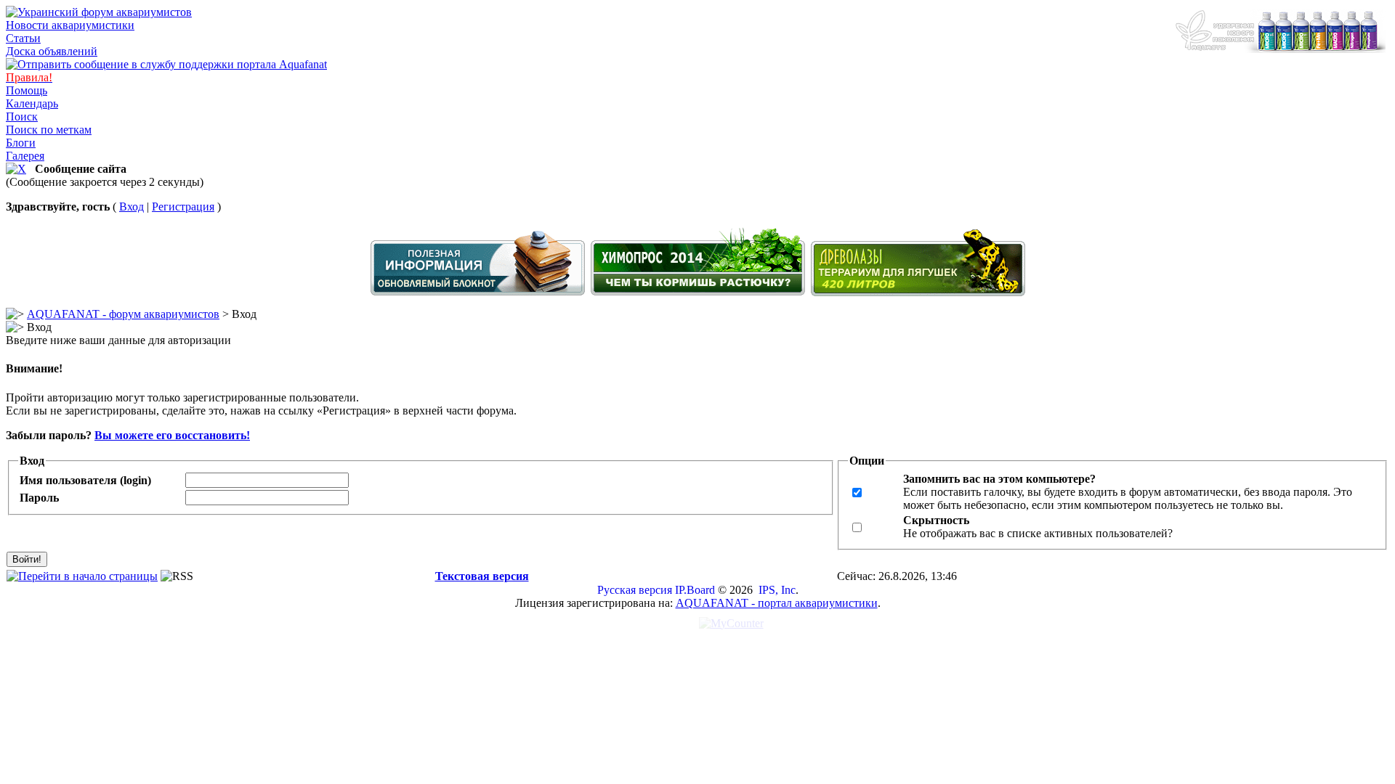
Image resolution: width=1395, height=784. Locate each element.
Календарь (32, 103)
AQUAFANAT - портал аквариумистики (777, 603)
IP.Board (695, 590)
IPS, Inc (777, 590)
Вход (131, 206)
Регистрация (183, 206)
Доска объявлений (51, 51)
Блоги (21, 142)
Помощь (26, 90)
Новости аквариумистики (70, 25)
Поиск (22, 116)
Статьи (23, 38)
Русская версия (634, 590)
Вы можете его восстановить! (172, 435)
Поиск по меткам (49, 129)
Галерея (25, 156)
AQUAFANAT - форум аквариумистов (123, 314)
